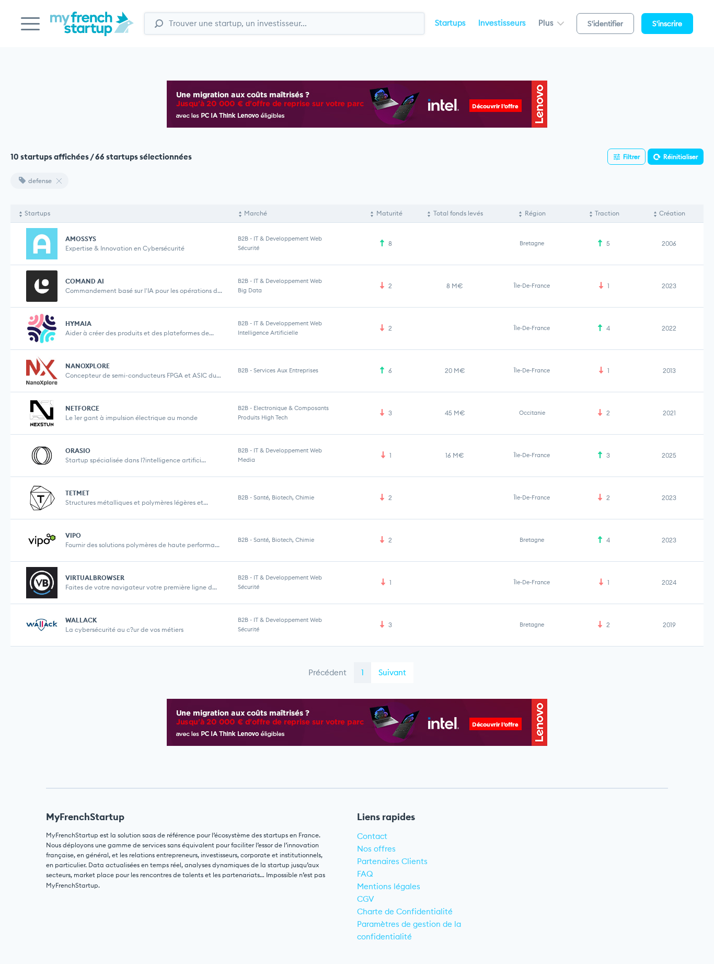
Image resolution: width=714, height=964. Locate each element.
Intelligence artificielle (268, 332)
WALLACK (81, 620)
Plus (547, 23)
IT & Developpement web (288, 238)
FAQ (365, 874)
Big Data (250, 290)
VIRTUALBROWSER (94, 578)
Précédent (327, 672)
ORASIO (77, 451)
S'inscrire (667, 23)
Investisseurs (502, 23)
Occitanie (532, 412)
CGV (365, 899)
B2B (243, 238)
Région (535, 213)
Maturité (389, 213)
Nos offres (376, 849)
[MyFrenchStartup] (92, 30)
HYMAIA (78, 323)
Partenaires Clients (392, 861)
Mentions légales (388, 886)
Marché (255, 213)
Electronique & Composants (291, 408)
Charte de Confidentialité (405, 911)
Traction (607, 213)
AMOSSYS (80, 239)
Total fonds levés (458, 213)
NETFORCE (82, 408)
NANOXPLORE (87, 366)
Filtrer (631, 157)
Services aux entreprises (286, 370)
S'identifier (605, 23)
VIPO (73, 535)
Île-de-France (532, 285)
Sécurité (248, 248)
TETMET (77, 493)
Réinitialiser (680, 157)
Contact (372, 836)
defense (40, 181)
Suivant (392, 672)
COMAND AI (84, 281)
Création (672, 213)
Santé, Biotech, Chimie (284, 497)
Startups (450, 23)
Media (246, 459)
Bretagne (532, 243)
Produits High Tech (262, 417)
